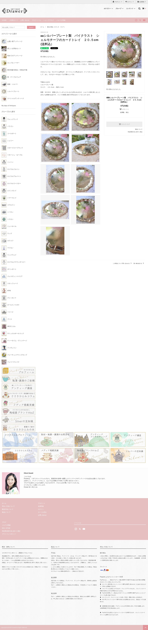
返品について (138, 129)
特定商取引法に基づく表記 (135, 132)
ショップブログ (48, 20)
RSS (3, 528)
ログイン (129, 2)
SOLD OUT (125, 124)
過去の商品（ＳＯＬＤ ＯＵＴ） (56, 27)
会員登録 (142, 2)
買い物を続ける (138, 263)
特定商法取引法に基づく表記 (11, 531)
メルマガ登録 (60, 20)
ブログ (4, 522)
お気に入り (125, 109)
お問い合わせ (24, 20)
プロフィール (36, 20)
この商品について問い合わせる (121, 263)
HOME (4, 20)
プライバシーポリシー (9, 534)
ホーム (42, 27)
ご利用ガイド (13, 20)
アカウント (117, 2)
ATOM (8, 528)
